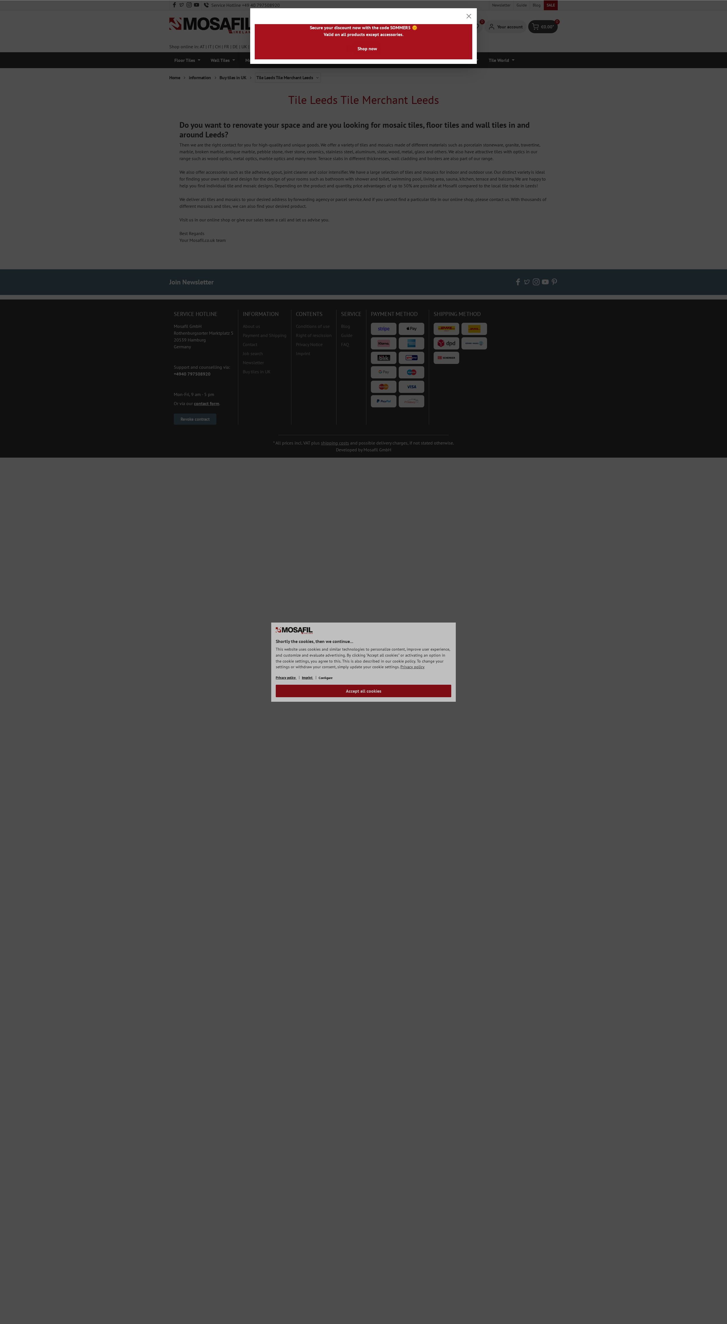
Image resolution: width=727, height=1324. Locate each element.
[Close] (468, 16)
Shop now (367, 48)
